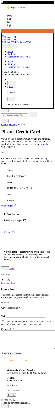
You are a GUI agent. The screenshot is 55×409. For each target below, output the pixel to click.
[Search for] (15, 115)
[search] (33, 114)
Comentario (7, 329)
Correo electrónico (10, 308)
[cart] (15, 86)
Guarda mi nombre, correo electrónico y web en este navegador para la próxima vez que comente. (27, 322)
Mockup (13, 124)
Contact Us (9, 232)
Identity (4, 124)
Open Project (7, 205)
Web (3, 316)
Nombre (6, 302)
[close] (5, 46)
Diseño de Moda (9, 283)
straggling (45, 144)
